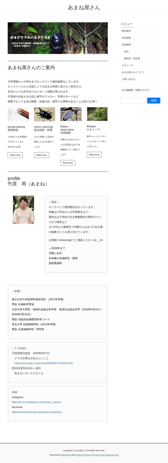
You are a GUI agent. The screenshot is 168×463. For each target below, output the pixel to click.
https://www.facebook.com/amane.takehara (37, 412)
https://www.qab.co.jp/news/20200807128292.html (43, 363)
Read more (15, 155)
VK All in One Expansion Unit (105, 455)
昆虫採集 (126, 37)
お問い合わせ (129, 79)
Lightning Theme (82, 455)
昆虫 (126, 51)
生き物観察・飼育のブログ (135, 90)
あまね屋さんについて (133, 72)
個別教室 (126, 31)
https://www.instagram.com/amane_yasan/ (36, 402)
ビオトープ (127, 65)
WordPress (66, 455)
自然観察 (126, 44)
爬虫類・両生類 (132, 58)
